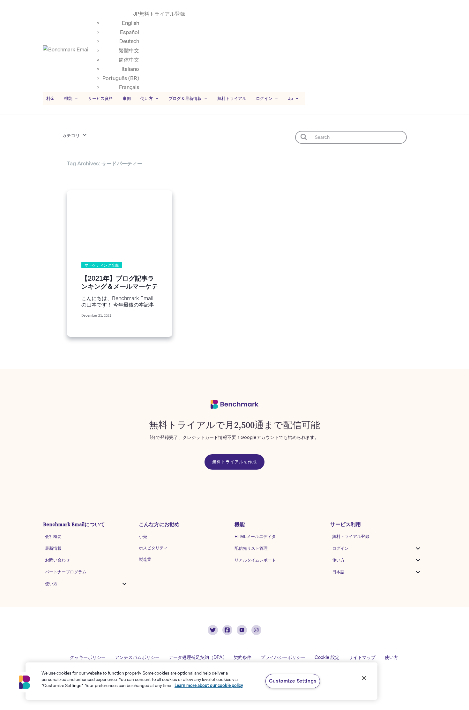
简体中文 (129, 60)
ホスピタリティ (153, 548)
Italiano (130, 69)
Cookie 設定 (327, 657)
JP (136, 14)
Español (129, 32)
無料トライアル (231, 98)
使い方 (51, 583)
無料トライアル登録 (162, 14)
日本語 (338, 572)
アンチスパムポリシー (137, 657)
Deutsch (129, 41)
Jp (290, 98)
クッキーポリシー (88, 657)
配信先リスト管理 (251, 548)
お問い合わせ (57, 560)
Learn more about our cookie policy (209, 685)
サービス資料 (100, 98)
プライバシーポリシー (283, 657)
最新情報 (53, 548)
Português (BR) (120, 78)
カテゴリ (71, 135)
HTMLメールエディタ (255, 536)
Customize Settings (292, 681)
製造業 (145, 559)
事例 (127, 98)
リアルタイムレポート (255, 560)
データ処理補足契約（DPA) (196, 657)
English (130, 23)
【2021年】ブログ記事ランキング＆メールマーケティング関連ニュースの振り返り (119, 290)
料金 (50, 98)
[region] (201, 681)
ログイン (340, 548)
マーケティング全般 (102, 265)
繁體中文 (129, 51)
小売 (143, 536)
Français (129, 87)
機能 (68, 98)
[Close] (364, 678)
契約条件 (242, 657)
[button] (124, 584)
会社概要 (53, 536)
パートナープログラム (65, 572)
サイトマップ (362, 657)
